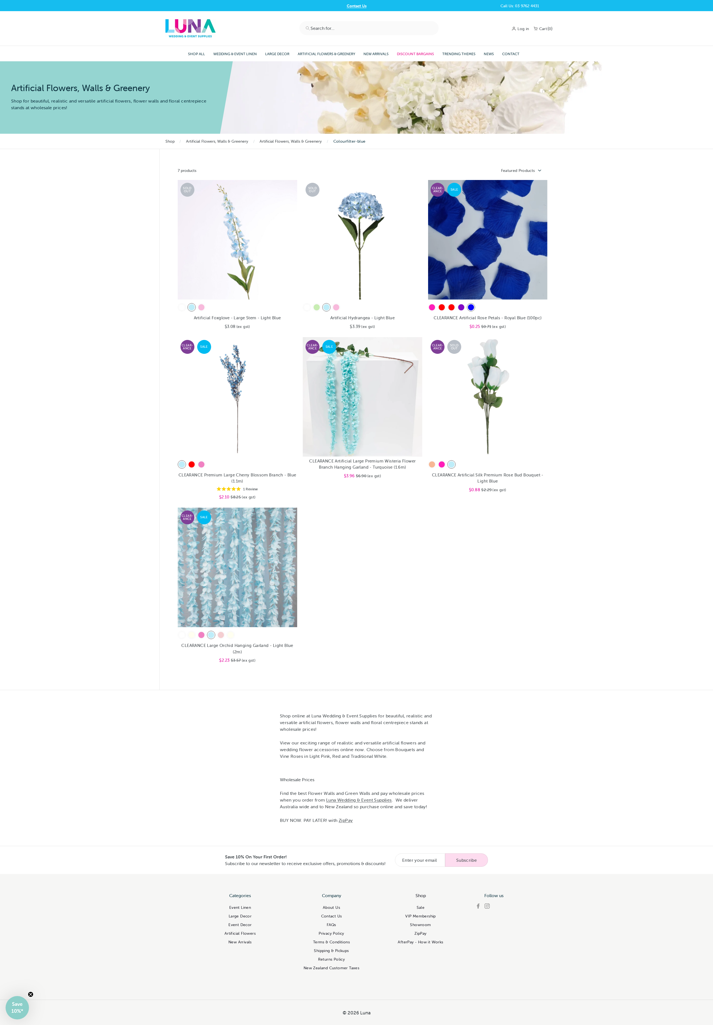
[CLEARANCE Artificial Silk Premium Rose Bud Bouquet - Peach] (432, 464)
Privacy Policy (331, 933)
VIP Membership (420, 916)
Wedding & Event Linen (235, 54)
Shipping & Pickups (331, 950)
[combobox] (369, 28)
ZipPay (420, 933)
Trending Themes (458, 54)
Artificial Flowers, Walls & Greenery (217, 141)
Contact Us (357, 5)
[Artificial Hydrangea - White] (307, 307)
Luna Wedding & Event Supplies (359, 800)
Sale (421, 907)
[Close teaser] (30, 994)
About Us (331, 907)
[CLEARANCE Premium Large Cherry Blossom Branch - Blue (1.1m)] (182, 464)
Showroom (420, 924)
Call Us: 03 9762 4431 (519, 5)
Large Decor (277, 54)
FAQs (331, 924)
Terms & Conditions (331, 941)
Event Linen (240, 907)
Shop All (196, 54)
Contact (510, 54)
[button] (17, 1007)
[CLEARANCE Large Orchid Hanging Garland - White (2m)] (182, 635)
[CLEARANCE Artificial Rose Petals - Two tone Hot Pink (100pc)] (432, 307)
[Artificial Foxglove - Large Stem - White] (182, 307)
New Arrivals (376, 54)
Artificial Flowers (240, 933)
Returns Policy (331, 959)
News (489, 54)
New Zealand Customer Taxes (331, 967)
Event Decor (239, 924)
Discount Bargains (415, 54)
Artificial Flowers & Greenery (326, 54)
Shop (170, 141)
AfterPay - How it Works (420, 941)
